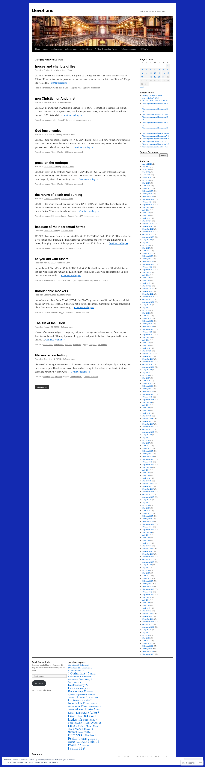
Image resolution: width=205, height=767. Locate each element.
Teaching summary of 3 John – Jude (155, 146)
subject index (86, 49)
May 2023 (146, 248)
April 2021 (146, 315)
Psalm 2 (85, 738)
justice (63, 216)
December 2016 (148, 456)
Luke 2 (91, 709)
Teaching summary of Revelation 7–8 (155, 136)
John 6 (71, 700)
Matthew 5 (72, 731)
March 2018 (146, 415)
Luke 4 (72, 712)
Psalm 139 (62, 152)
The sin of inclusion (50, 323)
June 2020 (146, 342)
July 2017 (145, 437)
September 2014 (148, 529)
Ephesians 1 (90, 692)
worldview (77, 344)
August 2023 (147, 239)
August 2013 (147, 564)
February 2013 (147, 581)
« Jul (142, 87)
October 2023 (147, 234)
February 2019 (147, 386)
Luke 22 (73, 725)
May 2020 (146, 345)
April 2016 (146, 478)
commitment (48, 344)
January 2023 (147, 258)
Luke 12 (75, 719)
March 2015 (146, 513)
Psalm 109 (78, 216)
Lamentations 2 (76, 376)
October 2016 (147, 462)
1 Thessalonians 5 (74, 676)
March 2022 (146, 286)
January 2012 (147, 616)
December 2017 (148, 424)
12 (155, 73)
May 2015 (146, 508)
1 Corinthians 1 (73, 665)
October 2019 (147, 364)
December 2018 (148, 391)
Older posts (42, 387)
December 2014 (148, 521)
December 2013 (148, 554)
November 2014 (148, 524)
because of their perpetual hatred (60, 226)
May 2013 (146, 573)
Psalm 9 (84, 742)
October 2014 (147, 527)
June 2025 (146, 180)
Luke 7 (86, 713)
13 (159, 73)
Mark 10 (71, 729)
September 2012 (148, 594)
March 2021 (146, 318)
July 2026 (145, 166)
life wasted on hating (51, 355)
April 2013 (146, 575)
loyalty (53, 120)
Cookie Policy (53, 762)
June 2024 (146, 212)
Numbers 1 (76, 734)
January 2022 (147, 291)
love (52, 376)
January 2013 (147, 583)
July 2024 (145, 210)
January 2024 (147, 226)
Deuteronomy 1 (85, 679)
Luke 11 (92, 716)
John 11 (89, 700)
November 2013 (148, 556)
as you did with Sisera (52, 259)
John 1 (97, 697)
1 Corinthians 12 (86, 667)
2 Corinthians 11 (73, 679)
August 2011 (147, 629)
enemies (46, 87)
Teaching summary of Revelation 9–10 (156, 133)
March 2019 (146, 383)
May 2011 (146, 638)
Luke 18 (72, 722)
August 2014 (147, 532)
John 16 (94, 703)
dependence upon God (52, 280)
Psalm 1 (74, 738)
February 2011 (147, 646)
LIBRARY (144, 49)
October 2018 (147, 397)
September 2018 (148, 399)
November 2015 (148, 491)
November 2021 (148, 296)
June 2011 (146, 635)
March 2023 (146, 253)
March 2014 (146, 545)
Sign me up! (39, 683)
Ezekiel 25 (62, 248)
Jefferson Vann (66, 70)
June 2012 (146, 602)
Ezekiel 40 (91, 694)
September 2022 (148, 269)
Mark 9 (96, 726)
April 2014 (146, 543)
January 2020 (147, 356)
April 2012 (146, 608)
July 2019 (145, 372)
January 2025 (147, 193)
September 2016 (148, 464)
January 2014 (147, 551)
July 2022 (145, 275)
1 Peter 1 (93, 674)
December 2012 (148, 586)
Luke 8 (94, 712)
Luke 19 (80, 722)
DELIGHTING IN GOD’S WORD (155, 100)
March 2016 (146, 480)
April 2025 (146, 185)
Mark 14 (80, 729)
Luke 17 (94, 720)
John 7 (76, 700)
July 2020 (145, 340)
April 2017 (146, 445)
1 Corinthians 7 (83, 665)
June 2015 (146, 505)
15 (168, 73)
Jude (85, 706)
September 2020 (148, 334)
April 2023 (146, 250)
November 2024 (148, 199)
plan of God (63, 87)
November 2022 (148, 264)
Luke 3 (97, 710)
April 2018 (146, 413)
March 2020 (146, 350)
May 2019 (146, 378)
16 (142, 76)
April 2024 (146, 218)
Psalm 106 (85, 745)
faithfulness (55, 216)
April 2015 (146, 510)
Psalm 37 (74, 744)
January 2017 (147, 453)
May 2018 (146, 410)
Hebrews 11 (82, 697)
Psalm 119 (76, 748)
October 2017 (147, 429)
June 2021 (146, 310)
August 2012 (147, 597)
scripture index (71, 49)
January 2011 (147, 648)
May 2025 (146, 183)
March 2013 (146, 578)
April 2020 (146, 348)
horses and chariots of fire (55, 66)
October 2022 (147, 267)
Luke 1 (81, 709)
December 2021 (148, 294)
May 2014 (146, 540)
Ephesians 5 (72, 694)
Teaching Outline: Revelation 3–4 (154, 141)
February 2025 (147, 191)
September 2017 (148, 432)
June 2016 (146, 472)
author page (56, 49)
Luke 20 (89, 722)
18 (151, 76)
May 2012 (146, 605)
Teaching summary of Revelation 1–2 (155, 144)
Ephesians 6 (82, 694)
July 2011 (145, 632)
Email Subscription (41, 662)
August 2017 (147, 434)
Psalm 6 (71, 741)
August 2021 (147, 304)
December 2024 (148, 196)
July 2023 (145, 242)
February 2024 (147, 223)
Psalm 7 (78, 742)
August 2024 (147, 207)
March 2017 (146, 448)
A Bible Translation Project (106, 49)
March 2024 (146, 221)
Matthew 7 (81, 732)
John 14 (89, 703)
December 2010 (148, 651)
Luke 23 (82, 726)
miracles (54, 87)
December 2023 (148, 229)
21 (164, 76)
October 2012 (147, 592)
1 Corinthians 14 (76, 670)
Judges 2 (92, 344)
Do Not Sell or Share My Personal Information (156, 757)
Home (37, 49)
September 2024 (148, 204)
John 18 (71, 706)
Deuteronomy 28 (79, 688)
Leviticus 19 (72, 709)
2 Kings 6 (80, 87)
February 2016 (147, 483)
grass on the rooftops (51, 162)
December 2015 (148, 489)
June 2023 (146, 245)
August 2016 (147, 467)
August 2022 (147, 272)
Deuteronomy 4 (74, 682)
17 (146, 76)
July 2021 (145, 307)
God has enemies (48, 130)
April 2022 (146, 283)
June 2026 (146, 169)
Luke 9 (72, 715)
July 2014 (145, 535)
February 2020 (147, 353)
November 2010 (148, 654)
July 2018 (145, 405)
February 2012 (147, 613)
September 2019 (148, 367)
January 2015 (147, 518)
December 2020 (148, 326)
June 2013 (146, 570)
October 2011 (147, 624)
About (45, 49)
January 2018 (147, 421)
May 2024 (146, 215)
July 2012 (145, 600)
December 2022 (148, 261)
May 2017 (146, 443)
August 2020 (147, 337)
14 (164, 73)
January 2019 (147, 388)
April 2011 (146, 640)
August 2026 (147, 164)
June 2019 (146, 375)
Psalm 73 (69, 312)
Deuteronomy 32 (77, 691)
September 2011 (148, 627)
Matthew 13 (89, 732)
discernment (59, 344)
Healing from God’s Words (152, 95)
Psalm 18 (93, 741)
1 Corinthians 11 (74, 667)
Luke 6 (80, 712)
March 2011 (146, 643)
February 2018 (147, 418)
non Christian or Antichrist (55, 98)
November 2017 (148, 426)
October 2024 (147, 202)
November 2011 (148, 621)
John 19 (79, 706)
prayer (73, 280)
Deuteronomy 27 (78, 685)
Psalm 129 (62, 184)
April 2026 (146, 174)
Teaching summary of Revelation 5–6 (155, 138)
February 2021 (147, 321)
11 (151, 73)
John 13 (81, 703)
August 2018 (147, 402)
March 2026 (146, 177)
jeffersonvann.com (129, 49)
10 (146, 73)
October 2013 (147, 559)
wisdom (58, 376)
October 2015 (147, 494)
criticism (46, 312)
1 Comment (102, 344)
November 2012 (148, 589)
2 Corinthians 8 (86, 677)
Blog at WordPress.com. (127, 757)
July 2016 (145, 470)
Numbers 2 (90, 735)
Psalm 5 (93, 738)
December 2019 (148, 359)
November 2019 (148, 361)
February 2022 (147, 288)
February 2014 (147, 548)
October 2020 (147, 332)
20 (159, 76)
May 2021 (146, 313)
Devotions (42, 10)
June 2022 (146, 277)
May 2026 (146, 172)
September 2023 (148, 237)
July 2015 (145, 502)
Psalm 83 (88, 280)
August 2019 (147, 369)
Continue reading (60, 82)
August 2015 (147, 499)
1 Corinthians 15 (78, 673)
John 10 (82, 700)
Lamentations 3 (94, 706)
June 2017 (146, 440)
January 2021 (147, 323)
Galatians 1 (71, 697)
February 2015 (147, 516)
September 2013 (148, 562)
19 (155, 76)
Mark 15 (89, 729)
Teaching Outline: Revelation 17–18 (155, 114)
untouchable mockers (51, 291)
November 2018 (148, 394)
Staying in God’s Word (150, 98)
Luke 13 (87, 719)
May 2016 (146, 475)
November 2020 (148, 329)
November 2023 (148, 231)
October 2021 (147, 299)
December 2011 (148, 619)
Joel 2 (91, 697)
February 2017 (147, 451)
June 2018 (146, 407)
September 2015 (148, 497)
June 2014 (146, 537)
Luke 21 (97, 722)
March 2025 (146, 188)
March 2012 (146, 610)
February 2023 (147, 256)
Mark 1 (89, 725)
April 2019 (146, 380)
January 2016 (147, 486)
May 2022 (146, 280)
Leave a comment (92, 87)
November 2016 (148, 459)
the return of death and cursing (58, 194)
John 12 (72, 703)
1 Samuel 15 (69, 120)
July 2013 (145, 567)
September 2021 (148, 302)
